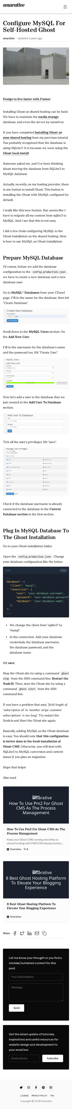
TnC (52, 1095)
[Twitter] (21, 1087)
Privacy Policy (39, 1095)
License (24, 1095)
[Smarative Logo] (14, 5)
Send (16, 1008)
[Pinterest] (43, 1087)
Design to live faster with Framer (27, 99)
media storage (48, 117)
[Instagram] (29, 1087)
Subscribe (53, 1058)
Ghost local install (16, 153)
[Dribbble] (51, 1087)
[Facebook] (36, 1087)
